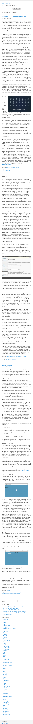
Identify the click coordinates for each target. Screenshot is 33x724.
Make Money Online (7, 662)
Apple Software (6, 625)
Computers (5, 631)
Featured (17, 167)
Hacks (4, 643)
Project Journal (6, 686)
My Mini (5, 674)
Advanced (8, 356)
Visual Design (6, 704)
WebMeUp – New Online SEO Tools (11, 609)
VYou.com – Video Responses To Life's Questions (14, 611)
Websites (5, 706)
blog (6, 359)
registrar (9, 593)
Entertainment (6, 635)
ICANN (19, 21)
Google (11, 169)
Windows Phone (6, 711)
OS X (4, 677)
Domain (12, 592)
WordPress (4, 358)
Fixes (4, 638)
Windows (5, 708)
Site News (5, 693)
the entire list (7, 140)
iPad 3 (4, 656)
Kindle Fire (5, 658)
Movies (4, 670)
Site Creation (6, 692)
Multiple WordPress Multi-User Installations (12, 175)
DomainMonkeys (18, 592)
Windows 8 (5, 709)
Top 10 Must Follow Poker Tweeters (11, 608)
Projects (5, 687)
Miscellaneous (6, 667)
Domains (13, 167)
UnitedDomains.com (6, 164)
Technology (5, 701)
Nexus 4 (5, 675)
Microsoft (5, 664)
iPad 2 (4, 655)
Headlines (5, 644)
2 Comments (4, 361)
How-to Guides (6, 647)
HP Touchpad (6, 649)
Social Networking (7, 698)
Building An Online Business (9, 628)
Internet (24, 356)
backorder (7, 592)
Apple (4, 622)
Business (8, 167)
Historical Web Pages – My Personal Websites (13, 606)
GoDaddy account (26, 470)
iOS (4, 652)
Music (4, 671)
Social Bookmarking (7, 696)
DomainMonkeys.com (7, 365)
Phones (5, 681)
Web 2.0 (5, 705)
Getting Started (6, 640)
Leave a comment (6, 170)
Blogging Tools (14, 356)
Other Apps (5, 678)
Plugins (4, 683)
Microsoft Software (7, 665)
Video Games (6, 702)
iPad (4, 653)
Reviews (5, 689)
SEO (4, 690)
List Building (6, 659)
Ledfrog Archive (7, 3)
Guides (4, 641)
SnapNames (17, 593)
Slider (4, 695)
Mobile (4, 668)
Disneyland (5, 632)
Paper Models (6, 680)
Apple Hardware (6, 624)
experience (4, 593)
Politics (4, 684)
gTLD (15, 169)
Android (5, 621)
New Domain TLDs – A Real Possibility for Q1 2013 (14, 16)
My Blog (5, 672)
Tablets (4, 699)
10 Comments (5, 595)
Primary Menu (17, 8)
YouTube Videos (6, 714)
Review (12, 593)
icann (17, 169)
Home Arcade (6, 646)
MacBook (5, 661)
